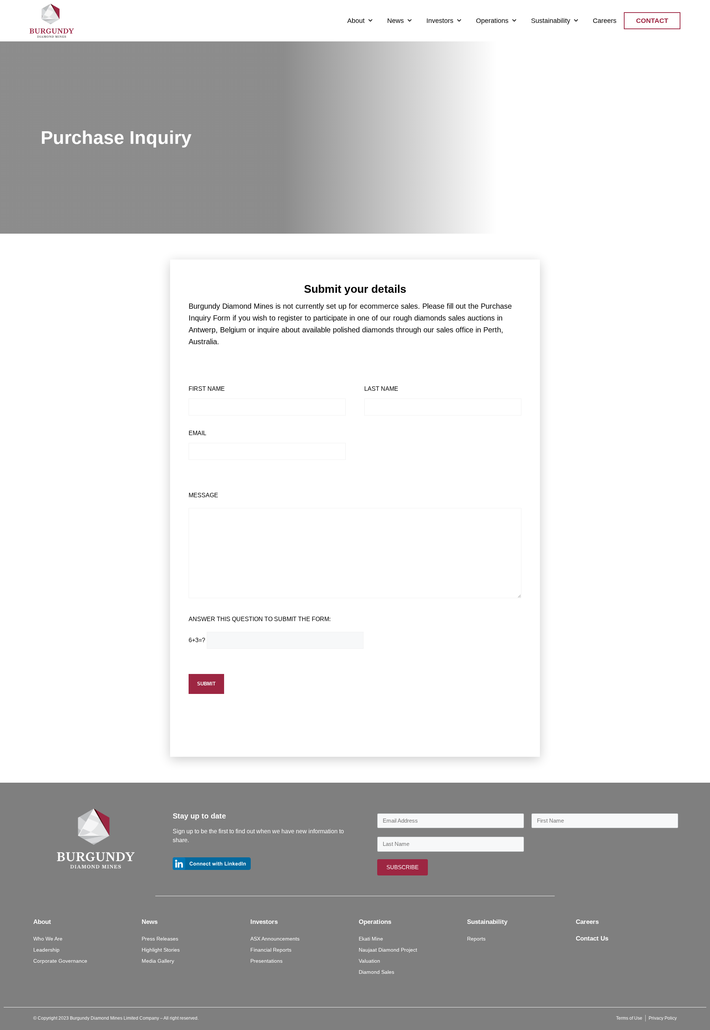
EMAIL (197, 433)
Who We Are (47, 939)
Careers (604, 20)
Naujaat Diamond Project (388, 950)
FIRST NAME (207, 389)
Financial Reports (270, 950)
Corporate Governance (60, 961)
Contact (652, 20)
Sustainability (550, 20)
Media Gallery (158, 961)
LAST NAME (381, 389)
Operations (492, 20)
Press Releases (160, 939)
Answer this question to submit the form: (260, 619)
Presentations (266, 961)
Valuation (369, 961)
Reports (476, 939)
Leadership (46, 950)
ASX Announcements (275, 939)
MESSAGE (203, 495)
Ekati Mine (371, 939)
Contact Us (592, 938)
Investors (439, 20)
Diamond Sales (376, 972)
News (395, 20)
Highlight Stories (161, 950)
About (356, 20)
